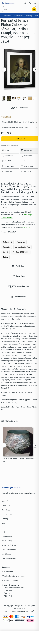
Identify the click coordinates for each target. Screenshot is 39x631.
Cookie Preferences (9, 559)
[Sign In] (35, 3)
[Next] (35, 69)
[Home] (8, 3)
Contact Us (6, 505)
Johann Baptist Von (22, 247)
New (36, 16)
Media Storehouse (26, 612)
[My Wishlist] (25, 3)
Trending (29, 16)
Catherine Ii (7, 242)
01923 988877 (9, 572)
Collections (7, 16)
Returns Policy (7, 541)
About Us (5, 501)
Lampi (5, 252)
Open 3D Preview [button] (21, 108)
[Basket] (30, 3)
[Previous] (4, 69)
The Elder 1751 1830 (20, 252)
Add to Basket (20, 139)
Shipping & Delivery (9, 545)
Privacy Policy (7, 536)
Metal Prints (6, 554)
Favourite (6, 247)
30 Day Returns (27, 227)
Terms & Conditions (9, 550)
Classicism (20, 242)
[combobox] (17, 9)
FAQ (3, 532)
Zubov (5, 257)
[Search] (34, 9)
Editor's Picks (18, 16)
